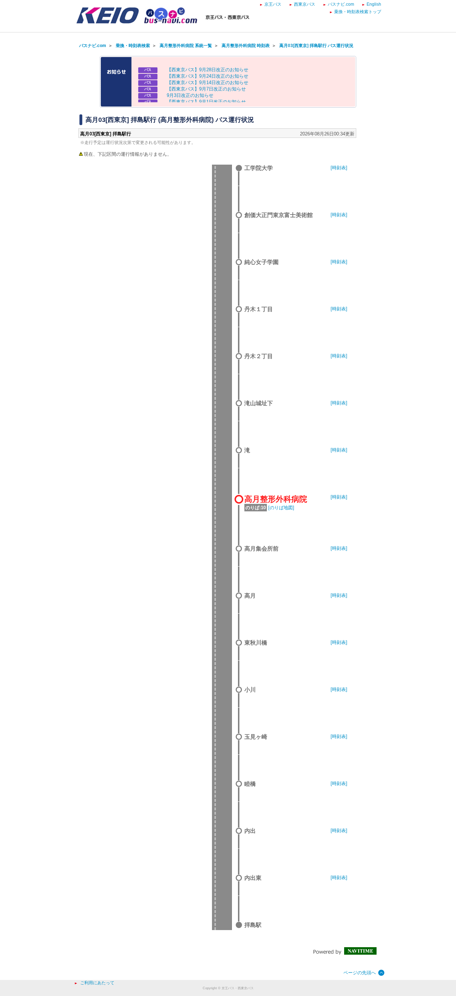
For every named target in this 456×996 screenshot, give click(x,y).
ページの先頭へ (359, 972)
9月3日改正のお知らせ (190, 95)
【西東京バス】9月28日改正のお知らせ (207, 69)
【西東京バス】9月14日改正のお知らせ (207, 82)
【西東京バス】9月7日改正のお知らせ (206, 89)
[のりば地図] (281, 507)
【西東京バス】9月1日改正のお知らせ (206, 101)
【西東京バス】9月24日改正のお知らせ (207, 76)
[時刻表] (339, 167)
